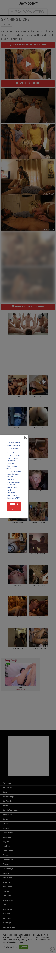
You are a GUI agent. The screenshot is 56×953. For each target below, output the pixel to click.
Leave (14, 509)
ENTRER (14, 504)
